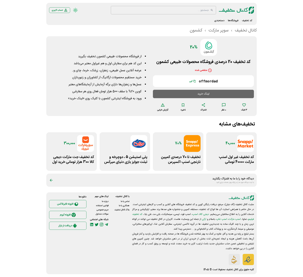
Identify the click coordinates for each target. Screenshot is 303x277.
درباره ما (105, 201)
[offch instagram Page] (101, 224)
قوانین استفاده (102, 205)
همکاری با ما (124, 205)
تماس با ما (125, 201)
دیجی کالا (204, 214)
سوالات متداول (102, 214)
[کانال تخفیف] (236, 10)
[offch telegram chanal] (106, 224)
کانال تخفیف (232, 270)
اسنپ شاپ (221, 219)
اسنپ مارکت (234, 219)
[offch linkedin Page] (92, 224)
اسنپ (195, 214)
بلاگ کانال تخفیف (121, 210)
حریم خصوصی (102, 210)
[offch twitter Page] (97, 224)
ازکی (204, 219)
